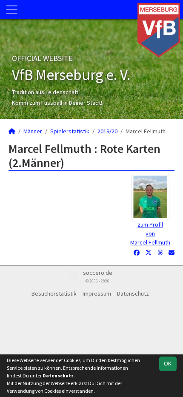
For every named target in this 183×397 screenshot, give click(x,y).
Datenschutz (133, 293)
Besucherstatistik (54, 293)
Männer (32, 131)
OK (168, 363)
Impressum (97, 293)
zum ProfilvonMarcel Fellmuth (150, 233)
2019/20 (107, 131)
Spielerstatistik (69, 131)
